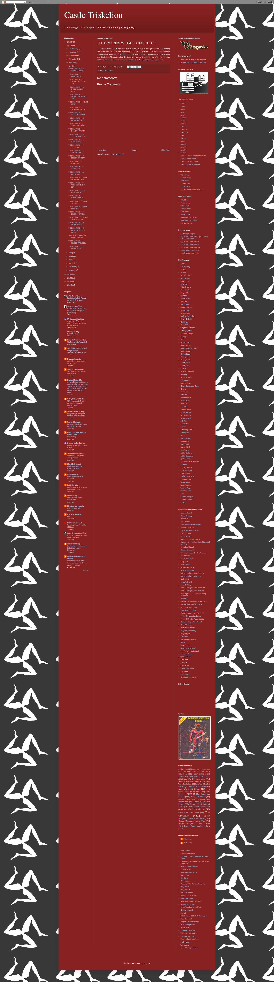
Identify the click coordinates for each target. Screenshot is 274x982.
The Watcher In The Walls (190, 462)
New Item (200, 799)
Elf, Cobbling (185, 325)
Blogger (147, 963)
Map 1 (183, 103)
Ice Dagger (185, 579)
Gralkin (183, 369)
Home (134, 150)
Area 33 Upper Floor (188, 159)
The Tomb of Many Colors (76, 353)
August (71, 62)
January (72, 270)
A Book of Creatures (188, 854)
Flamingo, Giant (186, 331)
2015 (69, 278)
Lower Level (185, 186)
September (73, 59)
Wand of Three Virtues (189, 677)
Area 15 (183, 124)
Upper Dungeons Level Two (197, 826)
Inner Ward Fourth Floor (199, 777)
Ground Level (186, 184)
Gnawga (184, 337)
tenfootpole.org (73, 332)
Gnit (182, 339)
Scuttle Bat (185, 433)
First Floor (185, 181)
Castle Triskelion (93, 14)
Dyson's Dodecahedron (76, 443)
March (71, 263)
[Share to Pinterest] (139, 67)
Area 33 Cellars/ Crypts (189, 162)
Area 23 (183, 138)
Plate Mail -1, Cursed (188, 610)
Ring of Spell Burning (188, 631)
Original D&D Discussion (190, 922)
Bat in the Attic (72, 485)
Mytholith (184, 599)
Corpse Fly (185, 293)
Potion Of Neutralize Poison (191, 616)
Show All (85, 570)
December (73, 49)
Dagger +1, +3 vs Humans (190, 539)
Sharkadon (184, 436)
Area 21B (184, 127)
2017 (69, 45)
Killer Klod (185, 392)
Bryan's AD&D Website (189, 866)
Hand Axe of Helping (188, 570)
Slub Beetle (185, 441)
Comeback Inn (186, 869)
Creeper (184, 296)
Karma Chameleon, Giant (190, 386)
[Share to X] (134, 67)
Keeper (183, 389)
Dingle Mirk (185, 304)
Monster (202, 797)
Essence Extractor (187, 550)
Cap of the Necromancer (190, 530)
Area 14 (183, 121)
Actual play (196, 769)
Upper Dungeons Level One (191, 821)
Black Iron (184, 519)
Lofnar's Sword (186, 582)
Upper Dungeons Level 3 (190, 244)
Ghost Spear (185, 556)
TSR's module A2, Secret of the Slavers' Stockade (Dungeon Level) (76, 403)
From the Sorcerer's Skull (76, 340)
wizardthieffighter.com (189, 948)
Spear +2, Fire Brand (188, 648)
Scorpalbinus (185, 424)
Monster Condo (72, 334)
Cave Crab (184, 284)
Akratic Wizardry (73, 544)
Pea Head (184, 406)
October (72, 55)
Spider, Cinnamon (187, 456)
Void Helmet (185, 674)
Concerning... (206, 769)
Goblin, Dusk (185, 345)
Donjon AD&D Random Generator (193, 884)
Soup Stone (185, 645)
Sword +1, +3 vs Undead (190, 651)
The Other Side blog (74, 306)
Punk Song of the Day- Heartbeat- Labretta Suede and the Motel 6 (76, 323)
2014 (69, 281)
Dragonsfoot (185, 890)
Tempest (184, 663)
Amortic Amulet (186, 513)
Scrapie (183, 427)
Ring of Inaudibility (188, 628)
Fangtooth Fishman (188, 328)
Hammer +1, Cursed (188, 567)
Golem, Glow (185, 363)
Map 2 (183, 106)
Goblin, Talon (185, 357)
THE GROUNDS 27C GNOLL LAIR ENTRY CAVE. (77, 97)
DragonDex (185, 887)
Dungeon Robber (187, 893)
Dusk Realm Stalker (188, 316)
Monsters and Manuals (75, 506)
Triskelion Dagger (187, 668)
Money (193, 797)
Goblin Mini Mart (187, 898)
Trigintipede (185, 473)
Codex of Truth (186, 536)
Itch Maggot (185, 380)
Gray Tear (184, 562)
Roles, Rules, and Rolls (75, 399)
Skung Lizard (185, 438)
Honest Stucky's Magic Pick (191, 576)
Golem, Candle (186, 360)
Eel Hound (184, 322)
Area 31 (183, 153)
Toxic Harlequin (186, 471)
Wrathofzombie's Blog (75, 319)
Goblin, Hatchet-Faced (189, 348)
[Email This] (128, 67)
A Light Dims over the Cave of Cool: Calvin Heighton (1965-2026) (76, 311)
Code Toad (185, 290)
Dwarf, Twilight (186, 319)
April (71, 260)
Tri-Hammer (185, 666)
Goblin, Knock (186, 351)
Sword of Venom (187, 654)
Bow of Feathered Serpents (191, 525)
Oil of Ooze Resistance (189, 607)
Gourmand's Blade (187, 559)
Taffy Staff (184, 660)
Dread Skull (185, 310)
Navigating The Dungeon (186, 799)
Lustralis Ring (186, 585)
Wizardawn (185, 945)
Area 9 (183, 115)
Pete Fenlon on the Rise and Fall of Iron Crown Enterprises (76, 548)
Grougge (184, 374)
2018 (69, 42)
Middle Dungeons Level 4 (190, 250)
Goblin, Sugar (186, 354)
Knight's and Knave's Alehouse (192, 907)
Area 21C (184, 130)
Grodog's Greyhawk (188, 904)
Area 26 (183, 144)
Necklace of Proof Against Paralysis (194, 601)
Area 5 (183, 112)
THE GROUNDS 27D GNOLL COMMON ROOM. (76, 89)
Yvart (182, 494)
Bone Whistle (185, 522)
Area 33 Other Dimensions (190, 164)
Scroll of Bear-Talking (188, 639)
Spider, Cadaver (186, 453)
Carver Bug (185, 281)
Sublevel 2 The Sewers (189, 220)
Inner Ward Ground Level (193, 779)
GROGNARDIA (72, 475)
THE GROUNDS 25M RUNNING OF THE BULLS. (76, 230)
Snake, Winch (185, 447)
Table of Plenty (186, 657)
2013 (69, 285)
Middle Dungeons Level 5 (190, 253)
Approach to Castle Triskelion (191, 189)
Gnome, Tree (185, 342)
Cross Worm (185, 299)
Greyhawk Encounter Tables (191, 901)
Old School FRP (186, 919)
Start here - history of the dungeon (193, 60)
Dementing (185, 302)
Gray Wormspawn (187, 371)
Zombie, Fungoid (187, 497)
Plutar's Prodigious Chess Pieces (192, 613)
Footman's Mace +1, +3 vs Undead (193, 553)
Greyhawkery (72, 495)
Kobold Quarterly (187, 910)
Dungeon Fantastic (74, 359)
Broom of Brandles (188, 527)
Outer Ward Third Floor (188, 813)
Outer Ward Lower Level (199, 807)
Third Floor (185, 175)
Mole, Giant (185, 401)
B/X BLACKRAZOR (74, 514)
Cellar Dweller (186, 287)
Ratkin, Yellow (186, 415)
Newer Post (102, 150)
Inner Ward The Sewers (197, 787)
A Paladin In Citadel (74, 296)
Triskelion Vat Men (187, 476)
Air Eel (183, 264)
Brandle (183, 270)
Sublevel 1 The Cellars (189, 217)
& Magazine (183, 769)
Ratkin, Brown (186, 412)
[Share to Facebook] (136, 67)
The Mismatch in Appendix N (77, 342)
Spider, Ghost (185, 459)
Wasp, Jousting (186, 485)
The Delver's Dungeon (189, 933)
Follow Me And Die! (74, 523)
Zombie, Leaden (186, 500)
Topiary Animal (186, 468)
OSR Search (185, 928)
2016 (69, 274)
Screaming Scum (187, 430)
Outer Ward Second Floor (193, 809)
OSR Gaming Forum (188, 925)
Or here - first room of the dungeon (193, 63)
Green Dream (185, 564)
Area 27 (183, 147)
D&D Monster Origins (189, 872)
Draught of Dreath (187, 547)
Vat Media (184, 671)
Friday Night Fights (188, 771)
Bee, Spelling (185, 267)
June (70, 253)
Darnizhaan (187, 839)
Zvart (183, 502)
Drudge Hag (185, 313)
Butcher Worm (186, 275)
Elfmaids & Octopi (74, 464)
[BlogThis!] (131, 67)
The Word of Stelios (188, 936)
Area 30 (183, 150)
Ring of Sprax (186, 634)
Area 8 (183, 109)
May (70, 256)
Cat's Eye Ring (186, 533)
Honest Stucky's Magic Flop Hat (192, 573)
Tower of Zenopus (73, 422)
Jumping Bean (186, 383)
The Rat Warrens (187, 223)
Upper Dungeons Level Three (194, 824)
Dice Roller (185, 875)
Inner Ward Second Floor (189, 782)
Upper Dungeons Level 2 (190, 242)
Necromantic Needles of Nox (191, 604)
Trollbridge (185, 942)
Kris (68, 516)
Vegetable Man (186, 479)
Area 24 (183, 141)
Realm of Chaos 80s (74, 380)
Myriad (183, 913)
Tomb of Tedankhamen (75, 369)
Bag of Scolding (186, 516)
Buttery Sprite (186, 278)
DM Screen (185, 881)
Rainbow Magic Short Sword (191, 622)
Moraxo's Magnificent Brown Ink (193, 588)
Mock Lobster (186, 398)
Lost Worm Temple (188, 234)
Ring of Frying (186, 625)
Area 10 (183, 118)
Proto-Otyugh (186, 409)
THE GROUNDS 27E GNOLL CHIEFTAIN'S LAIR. (77, 82)
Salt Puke (184, 421)
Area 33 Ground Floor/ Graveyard (193, 156)
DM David (184, 878)
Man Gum (184, 395)
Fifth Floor (184, 200)
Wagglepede (185, 482)
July (70, 66)
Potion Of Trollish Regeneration (192, 619)
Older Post (165, 150)
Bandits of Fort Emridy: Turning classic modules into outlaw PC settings (77, 563)
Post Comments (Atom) (115, 154)
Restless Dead (186, 418)
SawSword (184, 636)
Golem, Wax (185, 366)
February (72, 267)
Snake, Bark (185, 444)
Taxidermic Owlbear (188, 930)
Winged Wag (185, 488)
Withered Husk (186, 491)
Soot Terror (185, 450)
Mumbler (184, 404)
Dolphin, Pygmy (186, 307)
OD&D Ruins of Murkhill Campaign (193, 916)
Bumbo (183, 272)
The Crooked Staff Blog (75, 412)
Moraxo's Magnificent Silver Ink (192, 591)
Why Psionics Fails (73, 508)
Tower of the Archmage (75, 454)
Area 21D (184, 132)
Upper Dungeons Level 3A (190, 247)
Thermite (184, 465)
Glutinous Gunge (187, 334)
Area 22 (183, 135)
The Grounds (107, 70)
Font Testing (71, 437)
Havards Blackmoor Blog (76, 533)
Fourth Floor (185, 203)
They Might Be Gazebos (189, 939)
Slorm (183, 642)
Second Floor (186, 178)
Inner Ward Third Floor (189, 789)
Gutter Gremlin (186, 377)
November (73, 52)
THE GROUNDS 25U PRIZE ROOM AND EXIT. (76, 185)
